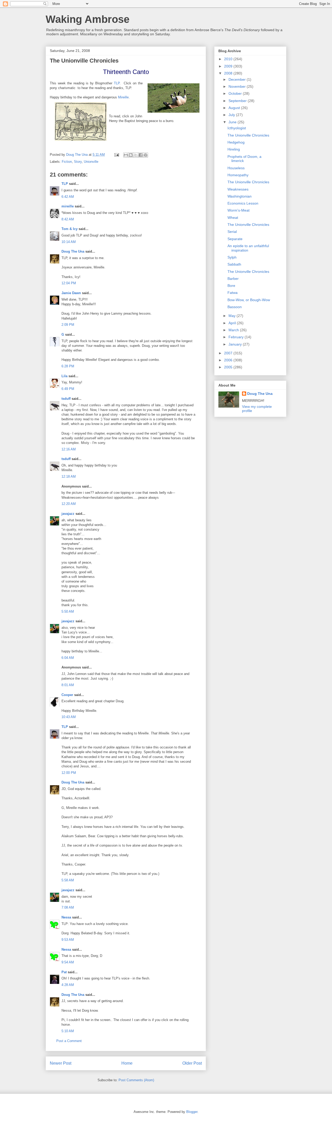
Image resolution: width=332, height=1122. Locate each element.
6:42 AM (67, 197)
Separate (235, 239)
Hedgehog (236, 142)
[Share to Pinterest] (145, 155)
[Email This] (125, 155)
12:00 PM (68, 773)
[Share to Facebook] (140, 155)
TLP (117, 83)
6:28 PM (67, 366)
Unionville (91, 162)
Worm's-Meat (238, 210)
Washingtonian (239, 196)
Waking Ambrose (87, 19)
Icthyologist (236, 128)
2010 (228, 59)
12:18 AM (68, 476)
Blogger (191, 1112)
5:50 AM (67, 611)
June (233, 122)
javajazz (67, 514)
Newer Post (60, 1063)
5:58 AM (67, 880)
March (234, 330)
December (238, 79)
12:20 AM (68, 504)
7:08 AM (67, 907)
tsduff (66, 399)
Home (127, 1063)
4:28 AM (67, 985)
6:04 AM (67, 658)
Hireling (233, 149)
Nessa (66, 917)
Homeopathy (237, 175)
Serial (232, 231)
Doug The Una (72, 251)
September (238, 101)
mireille (67, 206)
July (232, 115)
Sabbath (234, 264)
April (233, 323)
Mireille (123, 97)
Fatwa (232, 292)
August (235, 108)
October (236, 93)
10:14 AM (68, 242)
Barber (233, 278)
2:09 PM (67, 325)
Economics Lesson (242, 203)
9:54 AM (67, 962)
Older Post (192, 1063)
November (238, 86)
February (237, 337)
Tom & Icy (69, 229)
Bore (231, 285)
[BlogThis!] (130, 155)
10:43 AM (68, 717)
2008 (228, 73)
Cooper (67, 695)
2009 (228, 66)
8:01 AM (67, 685)
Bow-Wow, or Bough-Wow (248, 300)
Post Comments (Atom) (136, 1080)
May (233, 316)
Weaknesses (237, 189)
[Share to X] (135, 155)
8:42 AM (67, 219)
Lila (64, 376)
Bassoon (234, 307)
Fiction (67, 162)
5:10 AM (67, 1031)
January (236, 344)
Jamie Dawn (71, 293)
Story (78, 162)
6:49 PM (67, 389)
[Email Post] (116, 155)
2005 (228, 367)
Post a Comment (69, 1041)
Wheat (232, 217)
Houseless (236, 168)
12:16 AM (68, 449)
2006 (228, 360)
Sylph (232, 257)
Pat (64, 972)
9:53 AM (67, 940)
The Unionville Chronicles (248, 135)
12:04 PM (68, 283)
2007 (228, 353)
